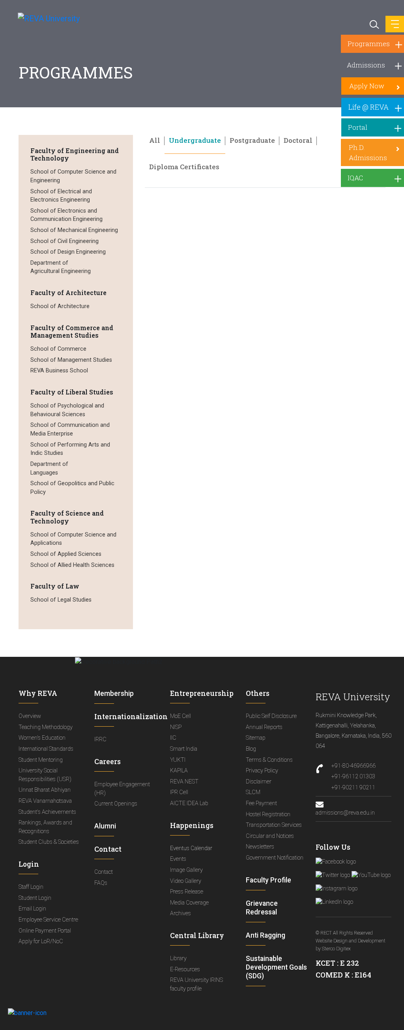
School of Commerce (58, 349)
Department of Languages (49, 468)
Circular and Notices (270, 836)
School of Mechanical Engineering (74, 230)
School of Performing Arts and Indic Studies (70, 449)
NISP (175, 727)
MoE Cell (180, 716)
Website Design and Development (350, 941)
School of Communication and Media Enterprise (70, 429)
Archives (180, 913)
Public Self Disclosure (271, 716)
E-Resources (185, 969)
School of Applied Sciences (65, 554)
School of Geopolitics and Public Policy (72, 487)
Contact (103, 872)
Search (373, 23)
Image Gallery (186, 870)
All (154, 140)
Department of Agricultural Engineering (60, 267)
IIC (173, 738)
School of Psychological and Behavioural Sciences (67, 410)
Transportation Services (274, 825)
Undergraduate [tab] (195, 140)
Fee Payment (261, 803)
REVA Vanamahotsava (45, 801)
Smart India (183, 749)
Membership (114, 693)
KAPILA (179, 770)
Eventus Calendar (191, 848)
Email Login (32, 908)
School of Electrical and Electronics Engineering (61, 196)
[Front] (44, 18)
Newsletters (260, 846)
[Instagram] (336, 888)
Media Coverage (189, 902)
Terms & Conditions (269, 760)
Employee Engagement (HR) (122, 788)
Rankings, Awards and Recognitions (45, 827)
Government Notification (274, 857)
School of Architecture (60, 306)
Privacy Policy (262, 770)
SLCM (253, 792)
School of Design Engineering (68, 252)
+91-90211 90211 (353, 787)
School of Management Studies (71, 360)
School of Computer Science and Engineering (73, 176)
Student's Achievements (47, 812)
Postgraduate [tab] (252, 140)
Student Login (35, 898)
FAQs (100, 883)
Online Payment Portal (45, 930)
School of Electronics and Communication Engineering (66, 215)
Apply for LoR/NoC (41, 941)
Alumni (105, 826)
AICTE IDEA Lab (189, 803)
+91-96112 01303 (353, 776)
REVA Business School (59, 370)
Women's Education (42, 738)
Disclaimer (258, 781)
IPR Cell (179, 792)
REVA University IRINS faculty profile (196, 984)
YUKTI (177, 760)
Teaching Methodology (46, 727)
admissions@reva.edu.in (345, 812)
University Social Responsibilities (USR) (45, 775)
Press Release (186, 891)
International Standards (46, 749)
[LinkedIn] (334, 902)
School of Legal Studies (61, 599)
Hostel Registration (268, 814)
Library (178, 958)
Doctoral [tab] (298, 140)
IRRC (100, 739)
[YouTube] (371, 875)
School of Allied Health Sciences (72, 565)
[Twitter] (333, 875)
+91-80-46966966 (353, 766)
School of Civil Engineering (64, 241)
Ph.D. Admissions (368, 152)
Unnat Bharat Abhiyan (45, 790)
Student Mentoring (41, 760)
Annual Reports (264, 727)
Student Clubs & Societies (49, 842)
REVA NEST (184, 781)
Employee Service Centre (48, 919)
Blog (251, 749)
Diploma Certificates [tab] (184, 166)
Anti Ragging (265, 935)
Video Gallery (185, 881)
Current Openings (115, 803)
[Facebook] (336, 862)
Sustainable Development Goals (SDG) (276, 967)
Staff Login (31, 887)
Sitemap (256, 738)
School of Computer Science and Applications (73, 539)
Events (178, 859)
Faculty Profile (268, 880)
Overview (30, 716)
